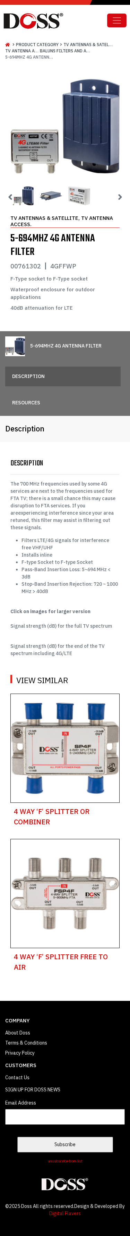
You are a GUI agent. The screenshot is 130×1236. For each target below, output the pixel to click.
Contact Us (17, 1077)
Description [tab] (28, 376)
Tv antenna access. (27, 50)
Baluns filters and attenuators (76, 50)
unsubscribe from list (65, 1161)
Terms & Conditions (26, 1043)
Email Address (20, 1103)
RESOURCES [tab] (26, 403)
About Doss (17, 1033)
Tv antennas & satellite (90, 44)
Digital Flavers (65, 1213)
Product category (37, 44)
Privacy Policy (20, 1053)
